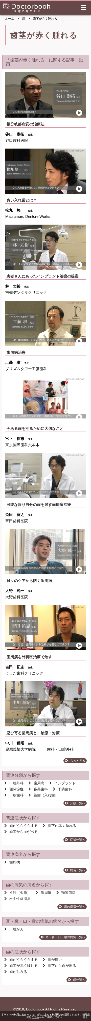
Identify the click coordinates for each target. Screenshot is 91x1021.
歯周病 (39, 783)
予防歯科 (65, 789)
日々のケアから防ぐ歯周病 (29, 580)
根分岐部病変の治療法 (25, 124)
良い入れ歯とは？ (22, 200)
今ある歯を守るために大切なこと (35, 428)
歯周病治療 (16, 352)
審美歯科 (41, 789)
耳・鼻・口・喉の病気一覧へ (65, 937)
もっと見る (77, 760)
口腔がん (16, 929)
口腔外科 (16, 783)
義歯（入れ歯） (46, 795)
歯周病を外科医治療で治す (29, 657)
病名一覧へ (77, 870)
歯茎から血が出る (23, 832)
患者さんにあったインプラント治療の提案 (43, 276)
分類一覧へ (77, 803)
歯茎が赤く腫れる (62, 826)
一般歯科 (16, 795)
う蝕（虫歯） (20, 893)
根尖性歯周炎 (20, 899)
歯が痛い (55, 960)
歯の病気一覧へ (74, 906)
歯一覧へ (79, 979)
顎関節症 (16, 789)
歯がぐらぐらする (23, 826)
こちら (35, 1017)
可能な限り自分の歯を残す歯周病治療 (39, 504)
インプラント (65, 783)
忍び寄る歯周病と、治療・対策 (33, 733)
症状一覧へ (77, 839)
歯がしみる (18, 972)
